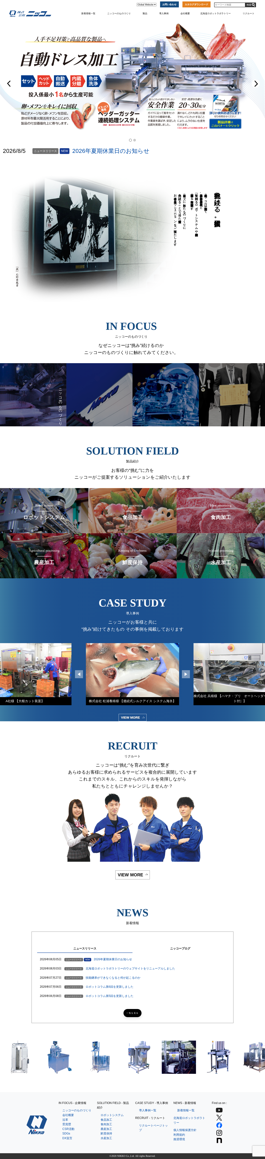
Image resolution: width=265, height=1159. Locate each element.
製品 (145, 13)
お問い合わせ (169, 4)
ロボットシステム (112, 1115)
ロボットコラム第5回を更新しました (109, 995)
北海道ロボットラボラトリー (215, 13)
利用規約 (179, 1134)
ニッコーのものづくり (119, 13)
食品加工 (106, 1119)
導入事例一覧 (147, 1110)
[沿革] (165, 394)
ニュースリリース (84, 948)
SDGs (66, 1133)
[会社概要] (99, 394)
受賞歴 (66, 1124)
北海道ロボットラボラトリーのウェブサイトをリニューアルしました (130, 968)
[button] (9, 84)
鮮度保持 (106, 1133)
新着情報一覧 (88, 13)
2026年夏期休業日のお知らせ (110, 151)
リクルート (248, 13)
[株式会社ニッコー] (36, 1131)
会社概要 (185, 13)
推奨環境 (179, 1139)
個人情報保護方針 (184, 1130)
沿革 (65, 1119)
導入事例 (164, 13)
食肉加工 (106, 1124)
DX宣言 (67, 1138)
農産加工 (106, 1128)
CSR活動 (68, 1128)
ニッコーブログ (180, 948)
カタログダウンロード (196, 4)
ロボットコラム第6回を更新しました (109, 986)
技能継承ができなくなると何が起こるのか (113, 977)
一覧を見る (132, 1013)
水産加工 (106, 1138)
